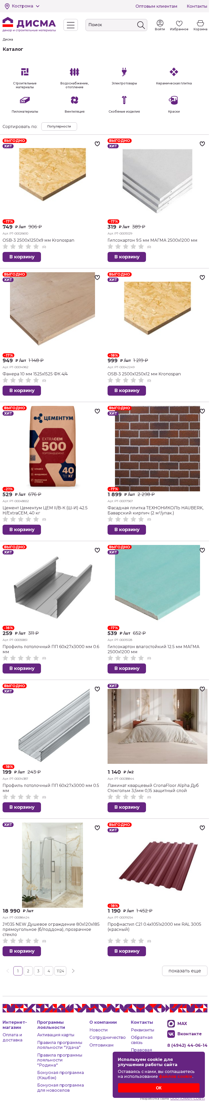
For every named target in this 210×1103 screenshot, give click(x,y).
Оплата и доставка (13, 1037)
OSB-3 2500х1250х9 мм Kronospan (38, 240)
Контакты (197, 6)
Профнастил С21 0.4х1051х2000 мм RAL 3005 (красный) (154, 927)
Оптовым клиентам (156, 6)
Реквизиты (142, 1030)
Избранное (179, 29)
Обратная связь (142, 1040)
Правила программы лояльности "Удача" (59, 1045)
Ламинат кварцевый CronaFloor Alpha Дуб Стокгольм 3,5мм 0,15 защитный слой (153, 788)
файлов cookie (175, 1076)
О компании (103, 1022)
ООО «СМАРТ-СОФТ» (187, 1098)
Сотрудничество (107, 1037)
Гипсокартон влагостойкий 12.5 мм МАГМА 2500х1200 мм (154, 649)
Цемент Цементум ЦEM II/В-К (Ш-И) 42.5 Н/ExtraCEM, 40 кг (45, 510)
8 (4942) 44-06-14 (187, 1045)
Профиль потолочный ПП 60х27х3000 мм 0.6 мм (51, 649)
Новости (98, 1030)
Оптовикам (101, 1045)
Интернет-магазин (15, 1025)
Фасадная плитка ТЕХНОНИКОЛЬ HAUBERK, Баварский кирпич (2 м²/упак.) (155, 510)
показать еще (185, 971)
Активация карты (56, 1034)
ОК (159, 1088)
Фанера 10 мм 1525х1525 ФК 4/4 (35, 374)
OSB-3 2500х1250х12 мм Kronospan (144, 374)
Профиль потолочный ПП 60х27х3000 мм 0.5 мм (51, 788)
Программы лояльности (51, 1025)
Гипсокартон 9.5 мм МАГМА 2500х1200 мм (152, 240)
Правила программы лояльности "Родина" (59, 1060)
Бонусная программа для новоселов (60, 1088)
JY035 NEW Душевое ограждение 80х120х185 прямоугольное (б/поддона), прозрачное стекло (51, 929)
